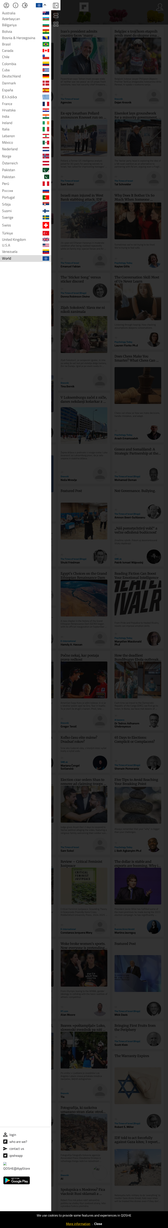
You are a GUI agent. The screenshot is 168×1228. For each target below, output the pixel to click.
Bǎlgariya (9, 25)
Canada (7, 50)
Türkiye (7, 233)
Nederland (10, 149)
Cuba (6, 70)
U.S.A (6, 245)
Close (98, 1224)
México (7, 142)
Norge (6, 156)
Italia (5, 129)
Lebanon (8, 136)
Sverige (7, 217)
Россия (7, 190)
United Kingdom (14, 239)
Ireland (7, 123)
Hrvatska (9, 110)
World (6, 258)
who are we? (18, 1142)
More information (78, 1224)
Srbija (6, 204)
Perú (5, 183)
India (5, 116)
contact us (16, 1148)
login (12, 1135)
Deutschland (11, 76)
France (7, 104)
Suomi (7, 211)
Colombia (9, 63)
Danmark (9, 83)
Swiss (6, 225)
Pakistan (8, 170)
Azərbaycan (11, 19)
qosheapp (16, 1155)
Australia (8, 13)
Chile (5, 56)
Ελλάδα (9, 97)
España (7, 90)
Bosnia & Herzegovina (18, 38)
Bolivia (7, 31)
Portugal (8, 197)
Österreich (10, 163)
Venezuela (9, 251)
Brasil (6, 44)
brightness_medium (25, 5)
